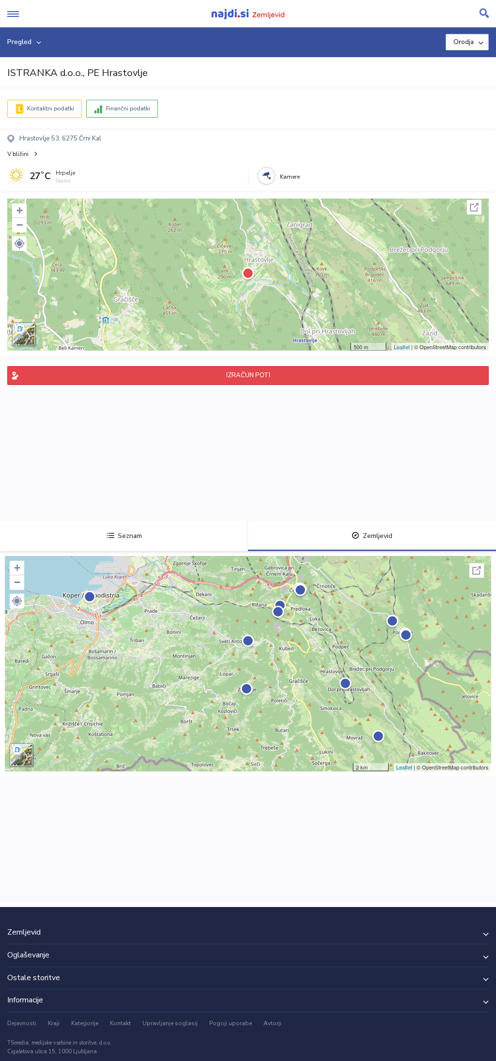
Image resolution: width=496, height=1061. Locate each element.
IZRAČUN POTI (248, 375)
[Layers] (23, 334)
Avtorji (272, 1023)
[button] (19, 243)
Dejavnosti (21, 1023)
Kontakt (120, 1023)
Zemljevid (377, 535)
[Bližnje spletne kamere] (266, 176)
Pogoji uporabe (230, 1023)
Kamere (290, 177)
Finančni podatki (128, 108)
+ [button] (19, 210)
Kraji (54, 1023)
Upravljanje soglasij (170, 1023)
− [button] (19, 225)
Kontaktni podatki (50, 108)
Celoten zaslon (474, 207)
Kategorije (84, 1023)
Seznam (130, 535)
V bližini (18, 154)
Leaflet (402, 347)
